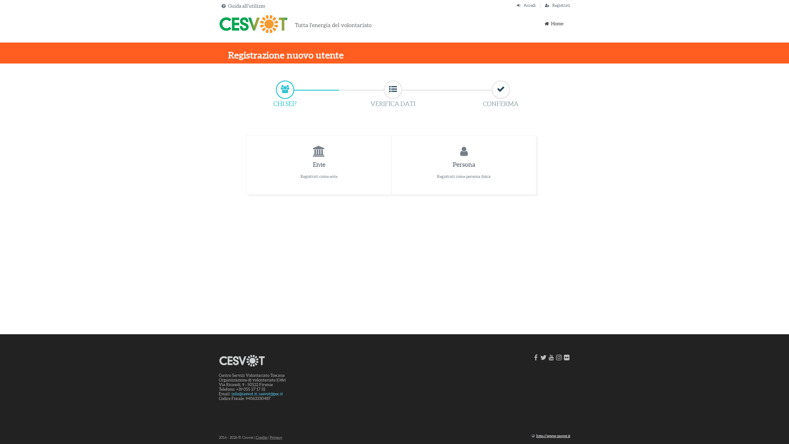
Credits (262, 437)
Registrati (561, 5)
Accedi (530, 5)
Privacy (276, 437)
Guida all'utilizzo (246, 6)
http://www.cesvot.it (553, 436)
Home (557, 23)
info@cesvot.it (244, 394)
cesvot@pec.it (271, 394)
